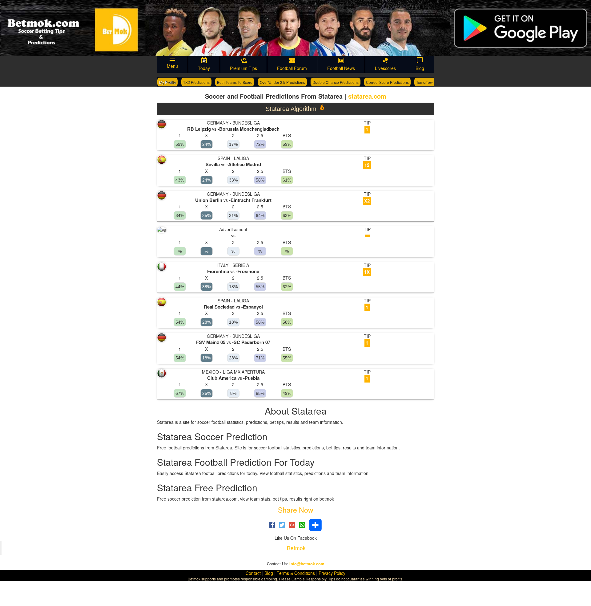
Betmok (296, 548)
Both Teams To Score (234, 82)
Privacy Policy (332, 573)
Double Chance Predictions (335, 82)
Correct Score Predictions (387, 82)
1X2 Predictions (196, 82)
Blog (268, 573)
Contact (253, 573)
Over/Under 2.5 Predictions (282, 82)
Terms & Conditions (296, 573)
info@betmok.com (306, 564)
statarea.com (367, 96)
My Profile (167, 82)
